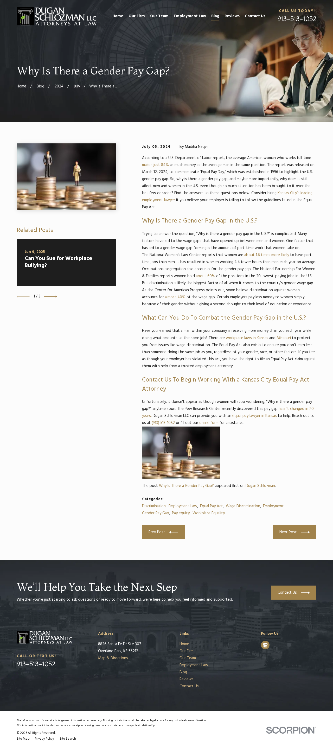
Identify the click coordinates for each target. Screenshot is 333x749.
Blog (183, 672)
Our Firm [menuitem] (137, 16)
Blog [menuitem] (215, 16)
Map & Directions (113, 658)
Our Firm (187, 651)
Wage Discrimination (243, 506)
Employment (273, 506)
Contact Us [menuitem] (255, 16)
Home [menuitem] (117, 16)
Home (184, 644)
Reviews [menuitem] (232, 16)
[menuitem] (23, 739)
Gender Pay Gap (155, 513)
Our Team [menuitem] (159, 16)
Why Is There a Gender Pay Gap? (186, 486)
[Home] (57, 16)
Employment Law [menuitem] (190, 16)
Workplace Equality (209, 513)
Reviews (187, 679)
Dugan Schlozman (260, 486)
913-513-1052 (297, 19)
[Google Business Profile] (265, 645)
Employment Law (183, 506)
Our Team (188, 658)
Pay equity (181, 513)
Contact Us (189, 686)
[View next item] (50, 296)
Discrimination (154, 506)
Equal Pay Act (211, 506)
